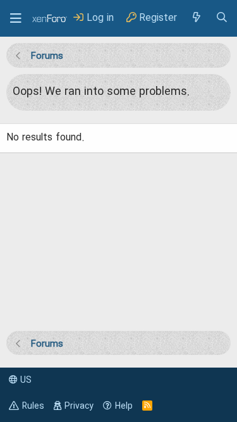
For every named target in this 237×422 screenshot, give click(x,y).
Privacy (79, 406)
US (25, 380)
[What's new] (196, 18)
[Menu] (16, 18)
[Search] (221, 18)
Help (124, 406)
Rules (33, 406)
